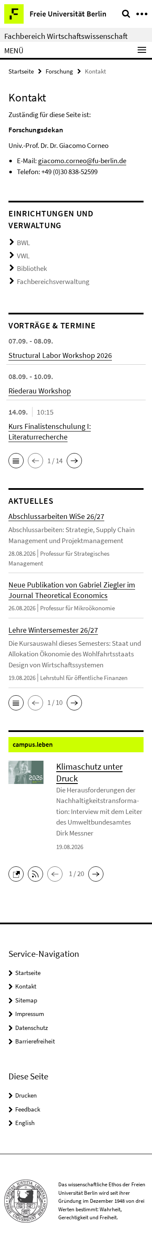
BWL (23, 242)
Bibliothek (32, 268)
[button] (16, 460)
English (25, 1123)
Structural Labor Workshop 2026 (60, 355)
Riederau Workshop (39, 391)
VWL (23, 255)
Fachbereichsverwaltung (53, 281)
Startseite (21, 71)
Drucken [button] (26, 1095)
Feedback (27, 1109)
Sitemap (26, 1000)
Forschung (59, 71)
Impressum (29, 1014)
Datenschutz (31, 1028)
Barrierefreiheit (35, 1041)
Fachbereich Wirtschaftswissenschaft (66, 36)
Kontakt (25, 986)
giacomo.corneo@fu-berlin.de (82, 160)
